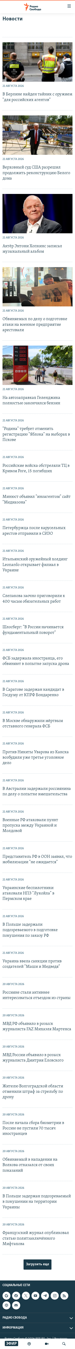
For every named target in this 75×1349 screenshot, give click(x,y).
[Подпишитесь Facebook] (16, 1296)
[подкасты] (29, 1344)
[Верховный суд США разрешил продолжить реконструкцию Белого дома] (37, 135)
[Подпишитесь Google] (6, 1296)
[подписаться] (16, 1305)
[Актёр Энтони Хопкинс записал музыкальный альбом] (37, 213)
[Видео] (46, 1344)
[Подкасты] (6, 1305)
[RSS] (64, 1296)
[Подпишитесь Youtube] (35, 1296)
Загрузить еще (37, 1264)
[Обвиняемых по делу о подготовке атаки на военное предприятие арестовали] (37, 286)
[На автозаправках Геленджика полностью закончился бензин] (37, 365)
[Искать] (64, 1344)
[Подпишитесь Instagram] (55, 1296)
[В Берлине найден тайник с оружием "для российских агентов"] (37, 62)
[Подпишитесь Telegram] (45, 1296)
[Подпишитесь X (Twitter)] (26, 1296)
